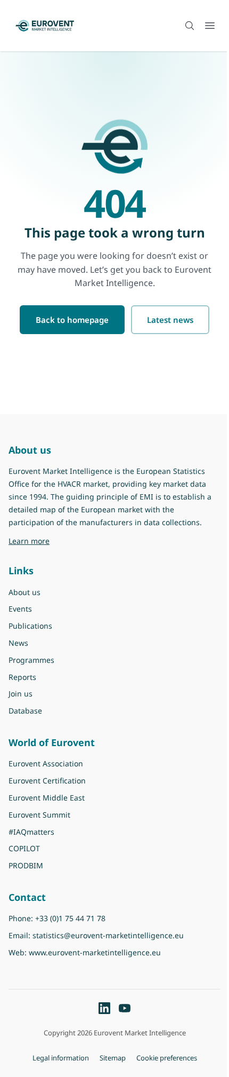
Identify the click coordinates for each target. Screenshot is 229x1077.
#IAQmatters (31, 832)
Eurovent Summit (39, 815)
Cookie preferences (166, 1058)
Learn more (92, 540)
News (18, 643)
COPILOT (24, 848)
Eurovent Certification (47, 780)
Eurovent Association (46, 763)
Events (20, 609)
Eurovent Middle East (47, 798)
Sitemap (113, 1058)
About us (24, 592)
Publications (30, 626)
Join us (20, 693)
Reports (22, 677)
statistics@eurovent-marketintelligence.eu (108, 935)
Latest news (170, 319)
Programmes (31, 660)
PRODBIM (26, 865)
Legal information (60, 1058)
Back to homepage (72, 319)
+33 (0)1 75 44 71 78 (70, 918)
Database (25, 711)
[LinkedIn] (104, 1008)
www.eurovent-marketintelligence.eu (95, 952)
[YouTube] (124, 1008)
